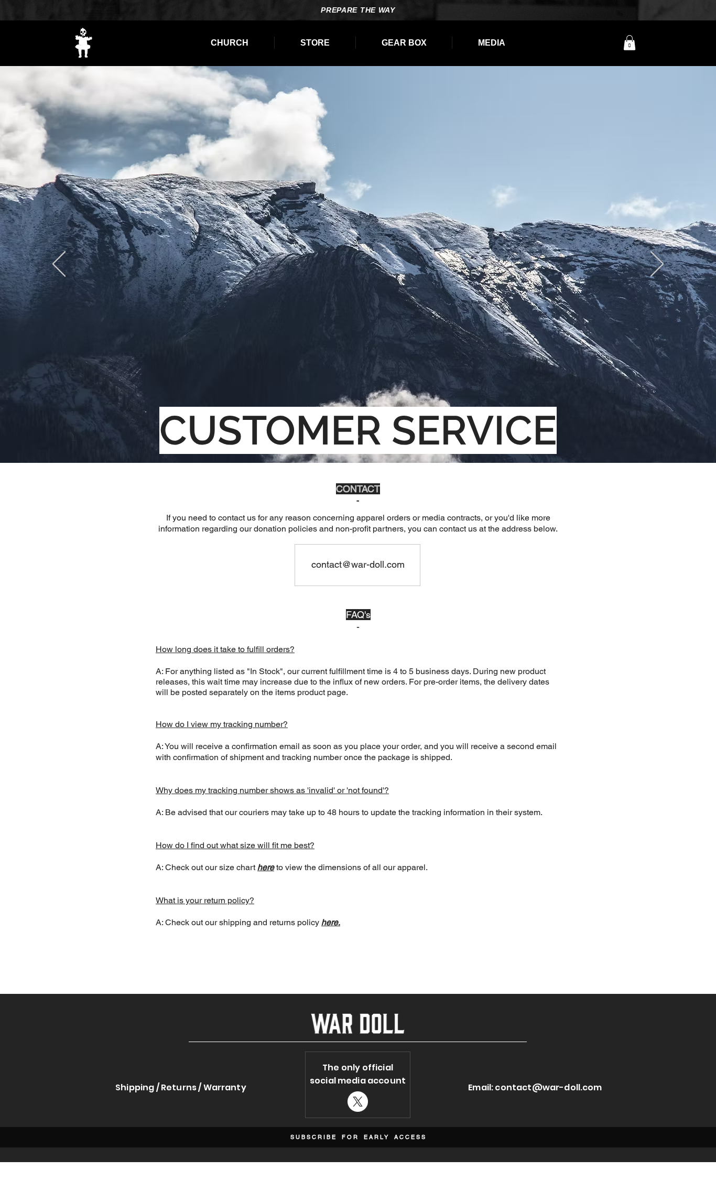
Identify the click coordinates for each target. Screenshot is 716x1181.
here (265, 867)
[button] (629, 42)
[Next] (657, 264)
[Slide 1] (358, 436)
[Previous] (59, 264)
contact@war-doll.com (548, 1087)
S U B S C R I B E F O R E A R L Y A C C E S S (357, 1137)
